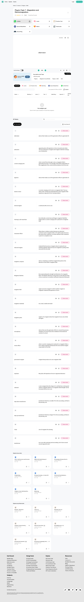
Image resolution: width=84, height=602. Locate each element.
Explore (10, 1)
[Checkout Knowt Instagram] (69, 589)
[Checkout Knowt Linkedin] (80, 589)
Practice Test (34, 85)
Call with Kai (65, 85)
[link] (22, 462)
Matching (43, 85)
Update (67, 89)
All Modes (17, 85)
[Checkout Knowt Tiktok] (65, 589)
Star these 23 (67, 124)
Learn (25, 85)
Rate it (25, 15)
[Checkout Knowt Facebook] (72, 589)
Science (19, 5)
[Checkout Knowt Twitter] (76, 589)
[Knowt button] (68, 13)
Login (73, 1)
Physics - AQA (25, 5)
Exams (14, 1)
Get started (79, 1)
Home (6, 1)
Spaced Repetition (54, 85)
